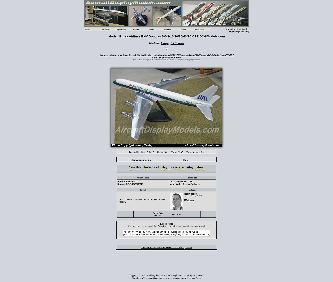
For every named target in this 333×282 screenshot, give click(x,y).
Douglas (121, 184)
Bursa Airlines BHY (127, 182)
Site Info (183, 30)
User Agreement (179, 278)
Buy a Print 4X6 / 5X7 (158, 214)
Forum (136, 30)
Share (186, 160)
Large (165, 43)
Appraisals (104, 30)
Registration (121, 30)
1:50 (190, 182)
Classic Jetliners (191, 184)
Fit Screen (177, 43)
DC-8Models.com (178, 182)
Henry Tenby (190, 194)
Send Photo (177, 214)
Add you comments (141, 160)
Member (167, 30)
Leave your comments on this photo (166, 247)
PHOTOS (153, 30)
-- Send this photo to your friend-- (166, 58)
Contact (191, 200)
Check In (243, 32)
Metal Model (175, 184)
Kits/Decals (199, 30)
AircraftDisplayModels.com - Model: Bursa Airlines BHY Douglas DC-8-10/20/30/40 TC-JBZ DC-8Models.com (166, 13)
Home (87, 30)
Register (233, 32)
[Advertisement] (166, 265)
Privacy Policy (195, 278)
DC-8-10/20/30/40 (134, 184)
